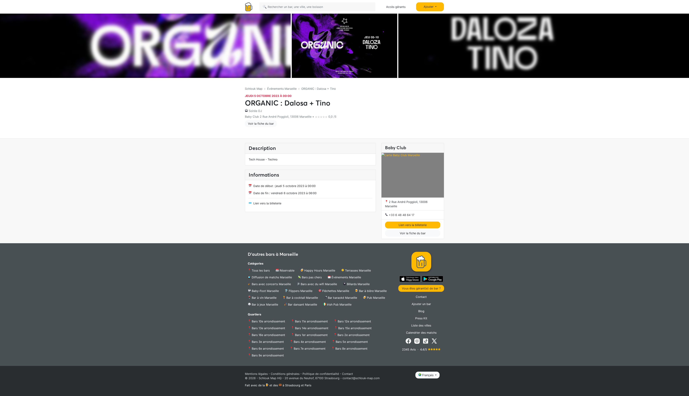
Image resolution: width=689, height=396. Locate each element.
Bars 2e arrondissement (353, 335)
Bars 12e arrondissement (354, 321)
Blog (421, 311)
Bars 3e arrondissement (267, 342)
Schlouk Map (254, 88)
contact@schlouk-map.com (361, 378)
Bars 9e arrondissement (267, 355)
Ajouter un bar (421, 304)
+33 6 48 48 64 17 (401, 215)
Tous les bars (260, 270)
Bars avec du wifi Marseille (318, 284)
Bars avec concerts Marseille (271, 284)
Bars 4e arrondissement (309, 342)
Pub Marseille (375, 297)
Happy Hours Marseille (319, 270)
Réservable (286, 270)
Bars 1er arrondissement (311, 335)
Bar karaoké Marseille (342, 297)
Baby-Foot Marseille (265, 291)
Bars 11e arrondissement (311, 321)
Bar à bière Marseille (372, 291)
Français (427, 375)
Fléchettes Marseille (335, 291)
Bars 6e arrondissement (267, 348)
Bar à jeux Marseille (264, 304)
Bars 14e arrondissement (311, 328)
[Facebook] (408, 340)
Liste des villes (421, 325)
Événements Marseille (282, 88)
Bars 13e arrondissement (268, 328)
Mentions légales (256, 374)
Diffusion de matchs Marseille (271, 277)
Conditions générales (285, 374)
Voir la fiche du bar (261, 123)
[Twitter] (434, 340)
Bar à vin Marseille (263, 297)
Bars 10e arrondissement (268, 321)
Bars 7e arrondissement (309, 348)
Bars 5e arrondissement (351, 342)
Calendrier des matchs (421, 332)
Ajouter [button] (429, 6)
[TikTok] (425, 340)
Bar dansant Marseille (302, 304)
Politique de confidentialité (321, 374)
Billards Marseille (358, 284)
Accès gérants (396, 7)
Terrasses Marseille (357, 270)
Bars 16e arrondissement (268, 335)
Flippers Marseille (300, 291)
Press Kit (421, 318)
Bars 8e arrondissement (350, 348)
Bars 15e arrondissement (354, 328)
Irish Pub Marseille (338, 304)
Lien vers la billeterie (267, 203)
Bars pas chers (311, 277)
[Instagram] (417, 340)
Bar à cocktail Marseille (301, 297)
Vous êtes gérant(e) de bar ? (421, 288)
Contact (421, 297)
